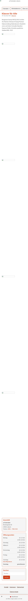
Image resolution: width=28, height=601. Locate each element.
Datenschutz (20, 587)
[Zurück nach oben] (25, 592)
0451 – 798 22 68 (13, 529)
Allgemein (14, 15)
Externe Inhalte (14, 591)
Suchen (6, 577)
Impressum (13, 587)
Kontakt (6, 587)
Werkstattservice (16, 8)
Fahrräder (5, 8)
